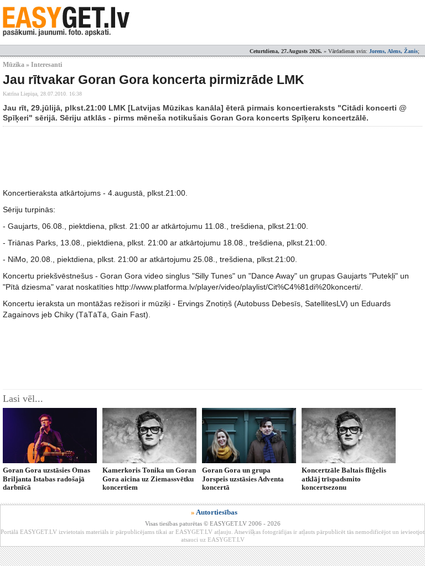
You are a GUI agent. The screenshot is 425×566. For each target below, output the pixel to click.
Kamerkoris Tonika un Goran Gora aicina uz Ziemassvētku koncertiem (149, 478)
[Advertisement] (204, 157)
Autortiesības (216, 512)
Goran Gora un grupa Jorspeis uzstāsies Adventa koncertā (243, 478)
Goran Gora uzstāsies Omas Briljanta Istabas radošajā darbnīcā (46, 478)
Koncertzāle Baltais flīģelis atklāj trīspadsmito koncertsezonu (344, 478)
